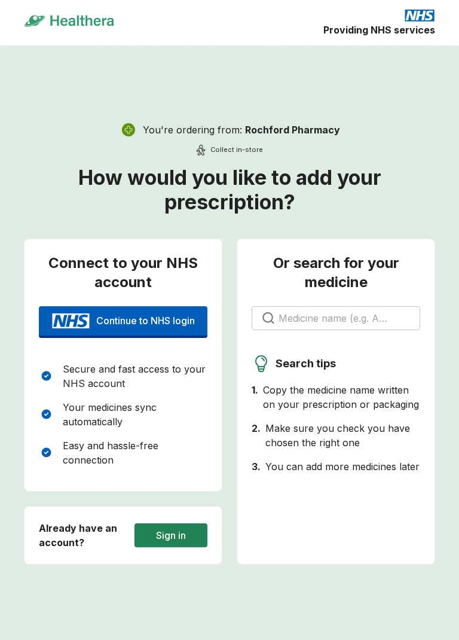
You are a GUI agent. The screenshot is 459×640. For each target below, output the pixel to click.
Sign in (171, 535)
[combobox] (336, 318)
